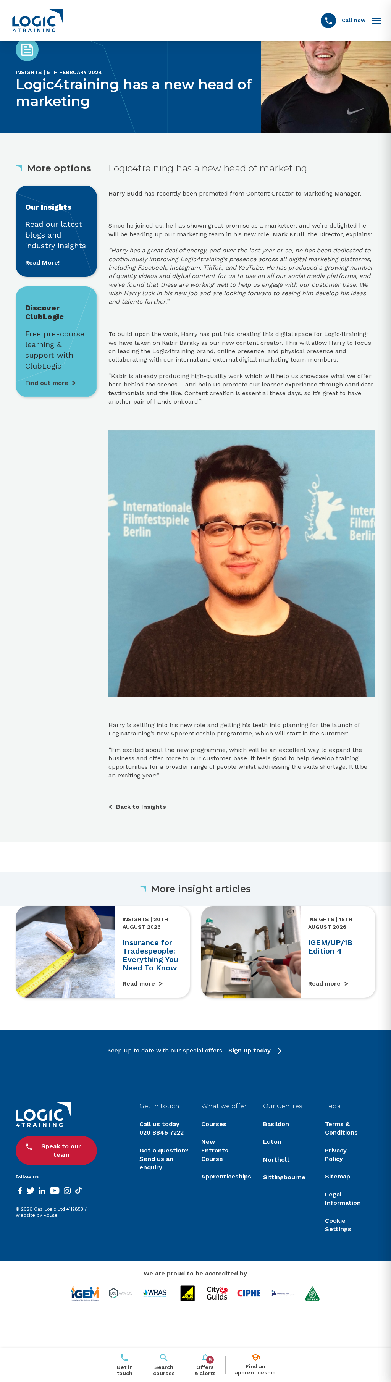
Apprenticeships (226, 1176)
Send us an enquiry (156, 1163)
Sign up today (249, 1050)
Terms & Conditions (341, 1128)
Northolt (276, 1159)
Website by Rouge (37, 1215)
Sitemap (337, 1176)
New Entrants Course (214, 1150)
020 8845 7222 (161, 1132)
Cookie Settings (338, 1225)
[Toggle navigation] (376, 20)
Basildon (276, 1124)
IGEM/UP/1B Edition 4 (330, 946)
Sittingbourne (284, 1177)
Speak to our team (61, 1150)
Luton (272, 1141)
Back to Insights (141, 806)
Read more (139, 983)
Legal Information (343, 1198)
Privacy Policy (336, 1154)
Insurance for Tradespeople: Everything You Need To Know (150, 955)
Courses (213, 1124)
